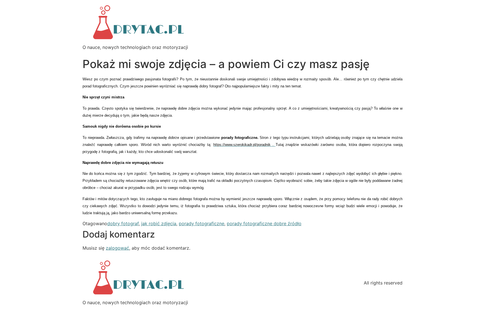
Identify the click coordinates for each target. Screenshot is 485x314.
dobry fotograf (123, 223)
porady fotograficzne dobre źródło (264, 223)
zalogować (117, 248)
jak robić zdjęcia (158, 223)
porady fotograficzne (201, 223)
